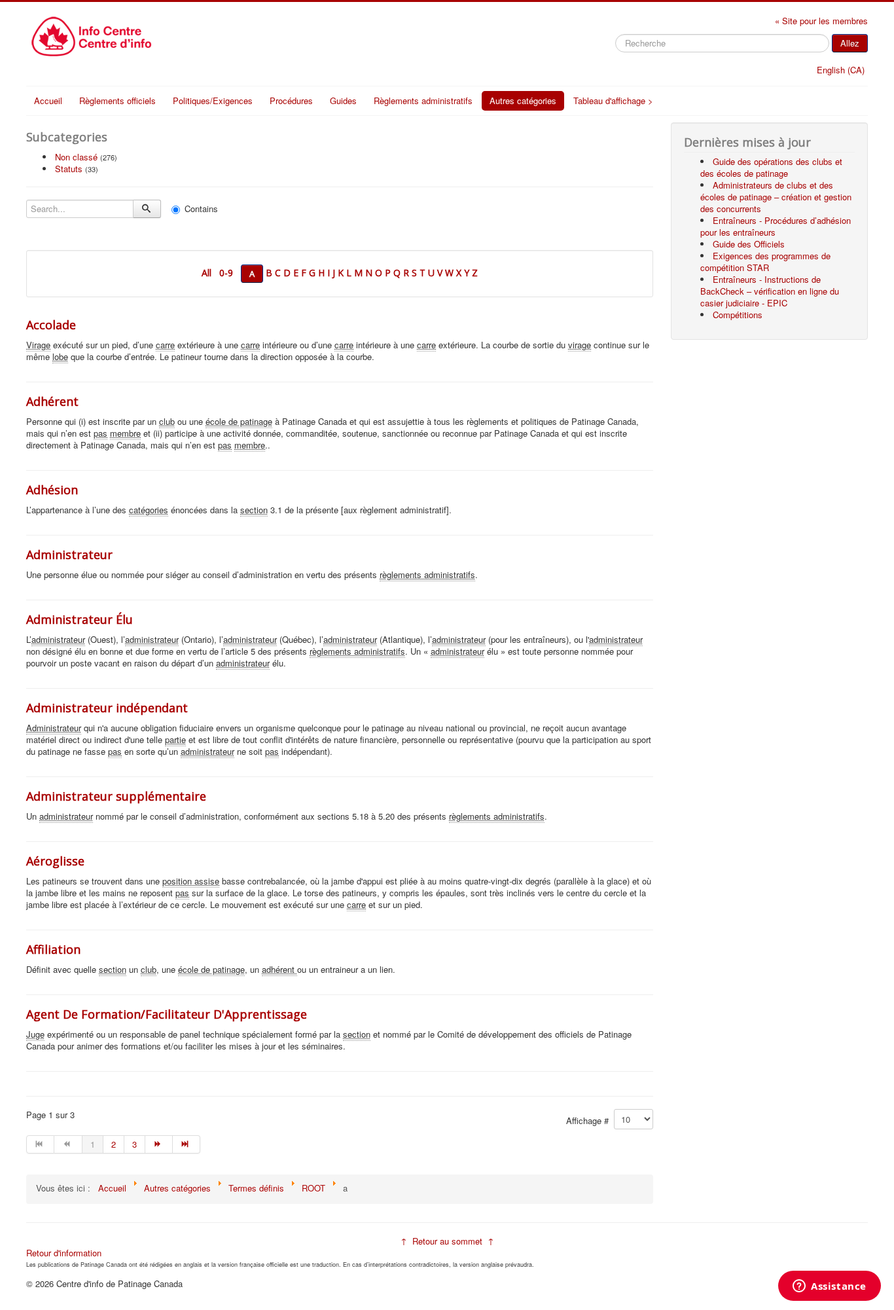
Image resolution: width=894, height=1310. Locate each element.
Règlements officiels (117, 100)
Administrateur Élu (79, 619)
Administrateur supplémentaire (116, 796)
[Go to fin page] (186, 1144)
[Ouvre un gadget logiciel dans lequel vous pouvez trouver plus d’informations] (829, 1287)
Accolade (51, 325)
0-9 (226, 272)
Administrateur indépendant (107, 708)
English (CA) (841, 70)
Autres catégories (523, 100)
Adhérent (52, 401)
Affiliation (53, 949)
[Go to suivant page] (159, 1144)
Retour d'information (63, 1252)
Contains (201, 208)
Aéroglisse (55, 861)
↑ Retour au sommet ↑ (447, 1241)
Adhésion (52, 490)
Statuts (68, 168)
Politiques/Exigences (213, 100)
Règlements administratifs (423, 100)
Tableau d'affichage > (613, 100)
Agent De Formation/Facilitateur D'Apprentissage (166, 1014)
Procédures (291, 100)
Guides (343, 100)
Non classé (76, 157)
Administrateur (69, 554)
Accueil (48, 100)
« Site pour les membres (821, 20)
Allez (849, 43)
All (206, 272)
